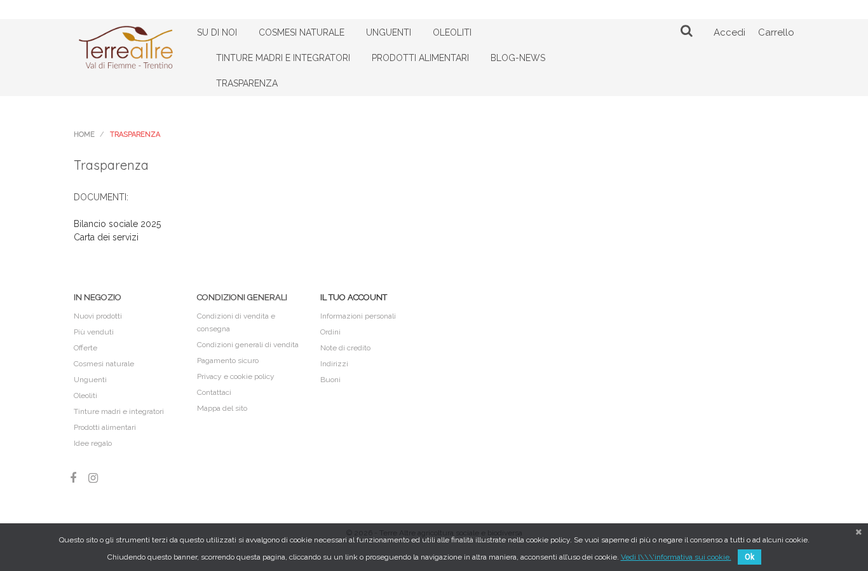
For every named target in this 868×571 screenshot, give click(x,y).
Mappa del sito (222, 408)
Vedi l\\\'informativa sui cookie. (676, 557)
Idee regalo (93, 443)
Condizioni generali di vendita (248, 344)
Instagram (93, 478)
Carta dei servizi (106, 237)
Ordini (330, 331)
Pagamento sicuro (228, 360)
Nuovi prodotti (98, 316)
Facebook (73, 478)
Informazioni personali (358, 316)
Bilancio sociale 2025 (117, 224)
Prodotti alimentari (105, 427)
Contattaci (214, 392)
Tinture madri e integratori (119, 411)
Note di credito (345, 347)
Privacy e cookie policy (236, 376)
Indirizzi (334, 363)
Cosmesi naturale (104, 363)
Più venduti (94, 331)
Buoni (330, 379)
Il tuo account (353, 297)
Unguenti (90, 379)
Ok (749, 557)
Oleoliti (85, 395)
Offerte (85, 347)
